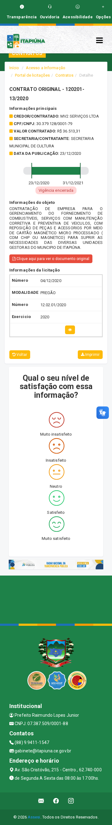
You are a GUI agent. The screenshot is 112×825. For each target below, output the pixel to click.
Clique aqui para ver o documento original (52, 259)
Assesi (34, 817)
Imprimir (92, 354)
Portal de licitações (32, 75)
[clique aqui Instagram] (71, 801)
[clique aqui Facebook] (56, 801)
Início (14, 67)
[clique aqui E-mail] (41, 801)
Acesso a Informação (45, 67)
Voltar (21, 354)
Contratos (64, 75)
